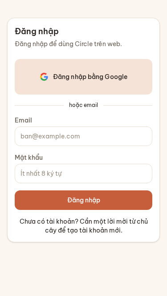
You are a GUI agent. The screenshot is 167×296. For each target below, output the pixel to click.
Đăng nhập (83, 200)
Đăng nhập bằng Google (90, 77)
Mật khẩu (29, 158)
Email (23, 120)
